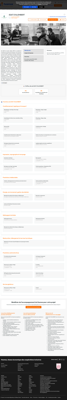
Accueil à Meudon (51, 339)
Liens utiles (37, 364)
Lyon (19, 378)
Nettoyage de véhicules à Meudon (54, 348)
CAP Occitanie (4, 376)
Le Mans (30, 383)
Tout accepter (26, 6)
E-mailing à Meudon (51, 342)
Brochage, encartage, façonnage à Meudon (56, 326)
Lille (18, 387)
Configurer (41, 6)
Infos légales (5, 82)
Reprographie (7, 57)
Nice (19, 380)
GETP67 (2, 380)
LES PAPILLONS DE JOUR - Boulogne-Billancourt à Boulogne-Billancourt (10, 327)
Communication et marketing (45, 376)
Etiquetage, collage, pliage (13, 74)
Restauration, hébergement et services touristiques (49, 391)
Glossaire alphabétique (39, 363)
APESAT (2, 375)
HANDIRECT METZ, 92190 (30, 329)
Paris (19, 375)
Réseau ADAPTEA (4, 383)
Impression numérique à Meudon (54, 337)
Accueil (3, 9)
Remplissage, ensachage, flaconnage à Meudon (57, 340)
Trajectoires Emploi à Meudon (8, 323)
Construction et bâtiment (45, 379)
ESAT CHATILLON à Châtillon (8, 331)
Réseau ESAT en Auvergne (6, 384)
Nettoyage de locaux (5, 70)
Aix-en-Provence (32, 384)
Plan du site (35, 397)
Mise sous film (4, 61)
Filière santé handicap (5, 388)
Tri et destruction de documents (14, 72)
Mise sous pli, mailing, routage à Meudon (55, 319)
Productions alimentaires (45, 389)
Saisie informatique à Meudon (53, 336)
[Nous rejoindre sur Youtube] (64, 359)
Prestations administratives (45, 386)
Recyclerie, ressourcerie (16, 79)
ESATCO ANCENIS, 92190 (30, 321)
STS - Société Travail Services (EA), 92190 (33, 326)
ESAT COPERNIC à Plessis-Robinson (10, 335)
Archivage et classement (16, 57)
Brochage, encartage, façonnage (14, 54)
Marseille (19, 376)
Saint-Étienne (20, 392)
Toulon (30, 375)
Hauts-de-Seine (9, 9)
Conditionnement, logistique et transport (48, 378)
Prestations (63, 19)
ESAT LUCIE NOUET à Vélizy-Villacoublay (11, 334)
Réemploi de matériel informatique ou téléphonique (11, 68)
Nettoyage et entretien (44, 384)
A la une (19, 367)
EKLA (2, 387)
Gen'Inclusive (20, 368)
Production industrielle (44, 388)
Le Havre (19, 391)
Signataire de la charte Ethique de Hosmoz (58, 16)
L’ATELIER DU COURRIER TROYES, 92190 (33, 319)
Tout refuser (34, 6)
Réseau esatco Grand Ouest (6, 386)
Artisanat (42, 375)
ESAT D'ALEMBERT (22, 9)
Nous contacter (43, 19)
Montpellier (20, 384)
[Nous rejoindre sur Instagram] (60, 359)
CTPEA (2, 378)
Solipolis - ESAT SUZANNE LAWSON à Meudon (12, 322)
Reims (19, 389)
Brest (30, 387)
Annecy (30, 392)
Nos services (20, 364)
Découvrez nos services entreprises (33, 307)
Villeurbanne (31, 382)
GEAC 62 (2, 379)
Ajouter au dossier (34, 19)
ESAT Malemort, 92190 (29, 330)
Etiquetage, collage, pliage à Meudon (55, 341)
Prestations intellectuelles (45, 387)
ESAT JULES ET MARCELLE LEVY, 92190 (33, 322)
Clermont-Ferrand (32, 386)
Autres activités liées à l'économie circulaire (9, 80)
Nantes (19, 382)
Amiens (30, 391)
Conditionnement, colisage (7, 75)
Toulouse (19, 379)
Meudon (15, 9)
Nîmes (30, 380)
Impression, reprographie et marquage (47, 383)
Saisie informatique (11, 61)
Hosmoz (19, 366)
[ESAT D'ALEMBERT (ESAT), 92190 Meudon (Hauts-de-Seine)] (4, 17)
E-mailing (9, 63)
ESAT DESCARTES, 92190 (30, 328)
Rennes (19, 388)
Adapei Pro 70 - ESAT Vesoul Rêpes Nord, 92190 (34, 325)
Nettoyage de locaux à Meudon (53, 345)
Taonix (31, 397)
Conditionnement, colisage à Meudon (55, 321)
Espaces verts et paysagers (45, 382)
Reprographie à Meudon (52, 333)
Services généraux (43, 392)
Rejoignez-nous (21, 370)
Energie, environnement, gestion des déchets (48, 380)
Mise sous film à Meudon (52, 331)
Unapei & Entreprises (28, 53)
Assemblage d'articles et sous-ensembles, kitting (11, 59)
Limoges (30, 389)
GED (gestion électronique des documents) (11, 58)
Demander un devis (54, 19)
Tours (30, 388)
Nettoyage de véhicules (16, 70)
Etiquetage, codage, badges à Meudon (55, 347)
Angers (30, 379)
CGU (46, 397)
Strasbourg (20, 383)
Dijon (30, 378)
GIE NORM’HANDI (4, 382)
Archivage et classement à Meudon (54, 332)
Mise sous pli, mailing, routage (7, 55)
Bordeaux (19, 386)
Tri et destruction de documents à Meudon (56, 329)
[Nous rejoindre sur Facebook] (58, 359)
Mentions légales (41, 397)
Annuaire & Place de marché (23, 363)
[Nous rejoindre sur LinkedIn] (62, 359)
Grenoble (31, 376)
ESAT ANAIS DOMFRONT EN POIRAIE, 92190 (33, 324)
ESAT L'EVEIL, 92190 (29, 323)
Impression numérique (12, 65)
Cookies (39, 4)
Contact (36, 366)
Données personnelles (52, 397)
